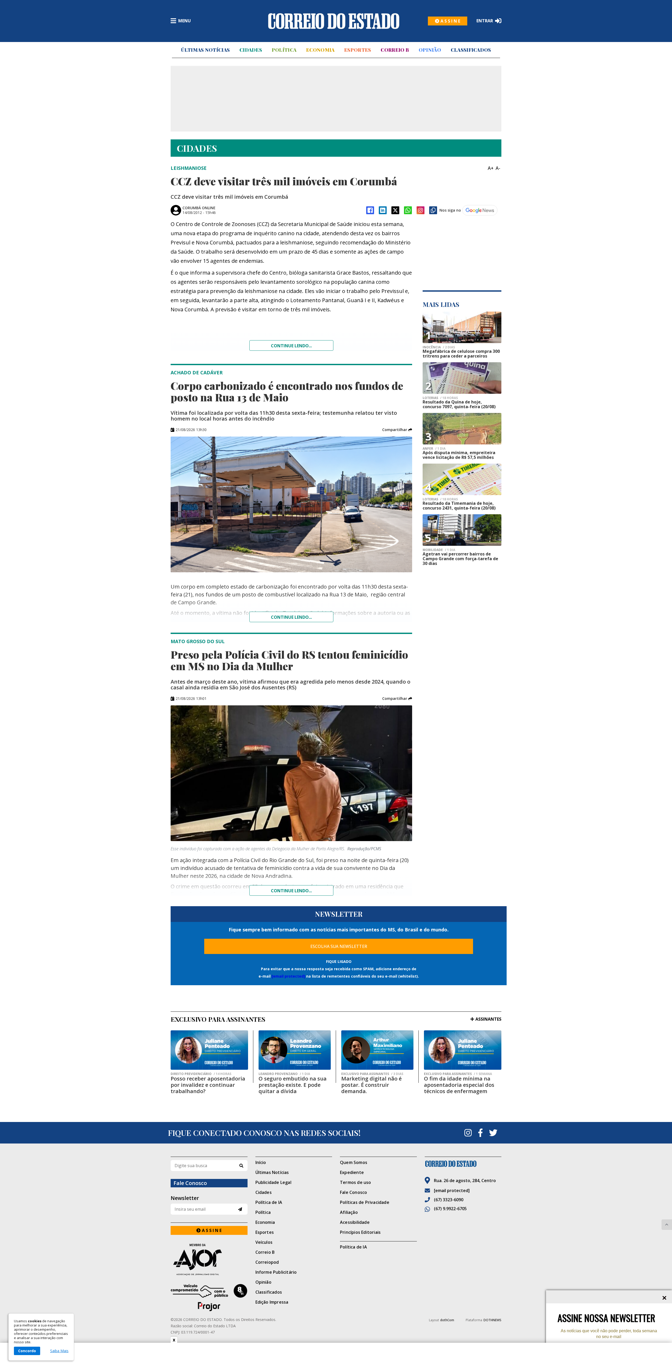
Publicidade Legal (273, 1182)
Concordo (27, 1350)
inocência (439, 347)
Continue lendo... (291, 346)
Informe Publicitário (276, 1272)
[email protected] (288, 976)
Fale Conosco (353, 1192)
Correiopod (267, 1262)
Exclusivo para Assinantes (372, 1074)
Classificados (471, 50)
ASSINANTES (488, 1019)
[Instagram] (420, 210)
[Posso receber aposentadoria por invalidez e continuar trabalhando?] (209, 1050)
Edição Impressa (271, 1302)
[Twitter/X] (395, 210)
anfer (434, 448)
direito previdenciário (201, 1074)
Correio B (395, 50)
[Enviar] (240, 1209)
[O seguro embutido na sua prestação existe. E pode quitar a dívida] (295, 1050)
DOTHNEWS (492, 1320)
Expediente (352, 1172)
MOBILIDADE (439, 550)
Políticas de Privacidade (364, 1202)
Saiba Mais (59, 1351)
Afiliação (349, 1212)
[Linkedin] (382, 210)
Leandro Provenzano (284, 1074)
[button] (397, 430)
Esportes (357, 50)
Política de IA (268, 1202)
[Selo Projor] (209, 1297)
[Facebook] (370, 210)
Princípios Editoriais (360, 1232)
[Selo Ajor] (209, 1259)
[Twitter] (493, 1133)
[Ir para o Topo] (667, 1224)
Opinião (430, 50)
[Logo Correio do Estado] (333, 21)
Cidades (250, 50)
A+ (491, 168)
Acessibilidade (355, 1222)
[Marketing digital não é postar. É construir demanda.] (377, 1050)
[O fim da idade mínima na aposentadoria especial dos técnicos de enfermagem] (462, 1050)
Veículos (264, 1242)
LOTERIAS (440, 398)
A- (498, 168)
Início (260, 1162)
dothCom (447, 1320)
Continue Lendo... (291, 617)
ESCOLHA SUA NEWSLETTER (338, 946)
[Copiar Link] (433, 210)
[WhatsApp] (408, 210)
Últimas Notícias (205, 50)
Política (284, 50)
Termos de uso (355, 1182)
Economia (320, 50)
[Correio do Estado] (463, 1163)
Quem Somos (353, 1162)
